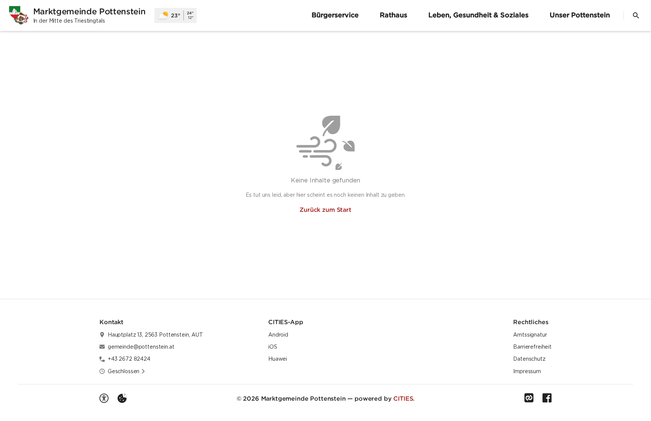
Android (278, 335)
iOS (272, 347)
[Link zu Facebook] (547, 398)
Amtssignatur (530, 335)
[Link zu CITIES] (528, 398)
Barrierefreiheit (532, 347)
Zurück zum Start (325, 209)
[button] (126, 371)
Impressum (527, 371)
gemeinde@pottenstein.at (141, 347)
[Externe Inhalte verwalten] (122, 398)
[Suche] (636, 15)
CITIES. (403, 398)
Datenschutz (529, 359)
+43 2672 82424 (129, 359)
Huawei (277, 359)
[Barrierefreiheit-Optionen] (103, 398)
